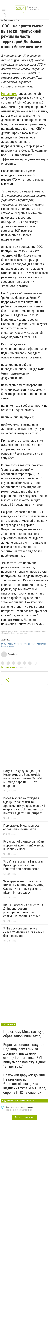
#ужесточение (7, 646)
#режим (31, 644)
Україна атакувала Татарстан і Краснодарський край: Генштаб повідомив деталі (24, 865)
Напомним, (9, 94)
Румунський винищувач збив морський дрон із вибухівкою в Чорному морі (23, 845)
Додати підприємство (24, 1117)
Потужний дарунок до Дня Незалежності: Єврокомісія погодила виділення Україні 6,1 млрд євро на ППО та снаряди (22, 778)
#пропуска (41, 644)
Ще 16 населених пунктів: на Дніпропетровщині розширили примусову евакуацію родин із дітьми (23, 910)
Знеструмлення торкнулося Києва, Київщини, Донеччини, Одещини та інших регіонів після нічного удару (23, 886)
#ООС (3, 644)
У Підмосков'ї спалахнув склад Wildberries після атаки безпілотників (23, 932)
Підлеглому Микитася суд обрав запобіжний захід (21, 827)
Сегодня (5, 639)
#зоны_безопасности (17, 644)
